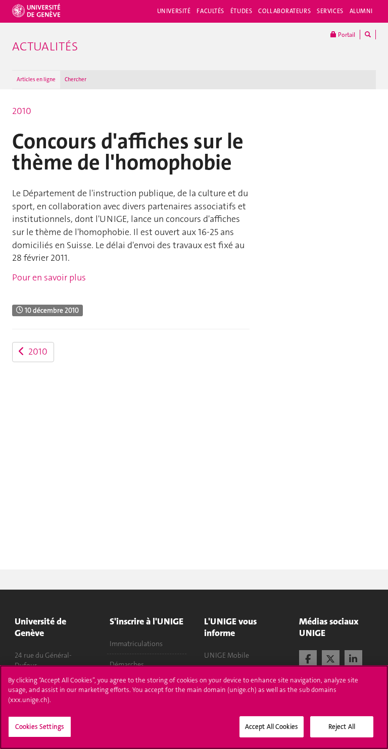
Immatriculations (136, 643)
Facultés (210, 11)
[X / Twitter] (330, 657)
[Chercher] (367, 34)
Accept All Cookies (271, 726)
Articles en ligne (36, 79)
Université (174, 11)
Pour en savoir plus (49, 277)
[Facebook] (308, 657)
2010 (21, 111)
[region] (194, 707)
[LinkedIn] (353, 657)
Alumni (361, 11)
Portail (345, 35)
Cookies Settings (39, 726)
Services (330, 11)
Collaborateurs (284, 11)
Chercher (75, 79)
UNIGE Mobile (226, 655)
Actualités (45, 46)
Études (241, 11)
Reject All (341, 726)
